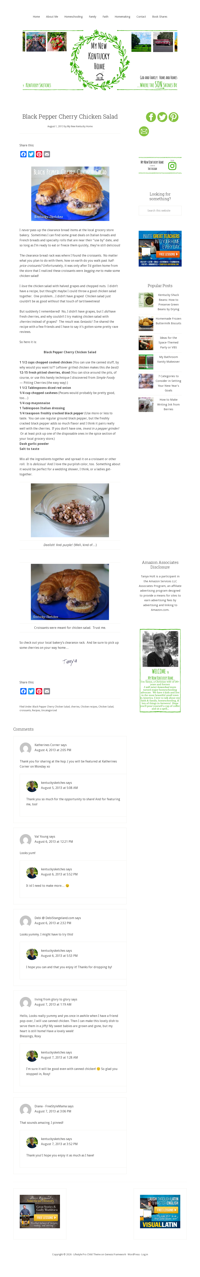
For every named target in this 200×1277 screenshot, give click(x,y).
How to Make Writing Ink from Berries (168, 404)
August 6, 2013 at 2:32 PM (53, 923)
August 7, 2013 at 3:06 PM (53, 1111)
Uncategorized (49, 710)
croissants (25, 710)
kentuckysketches (53, 783)
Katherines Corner (47, 745)
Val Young (41, 836)
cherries (75, 706)
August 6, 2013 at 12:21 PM (54, 842)
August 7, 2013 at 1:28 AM (59, 1057)
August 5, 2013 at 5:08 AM (59, 788)
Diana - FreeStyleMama (51, 1106)
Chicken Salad (105, 706)
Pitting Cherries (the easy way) (45, 383)
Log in (144, 1254)
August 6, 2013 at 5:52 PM (59, 874)
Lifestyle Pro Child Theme (87, 1254)
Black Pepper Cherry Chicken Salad (51, 706)
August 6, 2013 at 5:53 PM (59, 956)
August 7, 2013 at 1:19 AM (53, 1004)
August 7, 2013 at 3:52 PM (59, 1144)
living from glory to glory (53, 999)
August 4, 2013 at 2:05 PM (53, 750)
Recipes (36, 710)
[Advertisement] (160, 486)
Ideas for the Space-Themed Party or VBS (168, 342)
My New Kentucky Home (100, 60)
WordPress (134, 1254)
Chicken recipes (89, 706)
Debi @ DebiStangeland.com (54, 918)
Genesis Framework (115, 1254)
